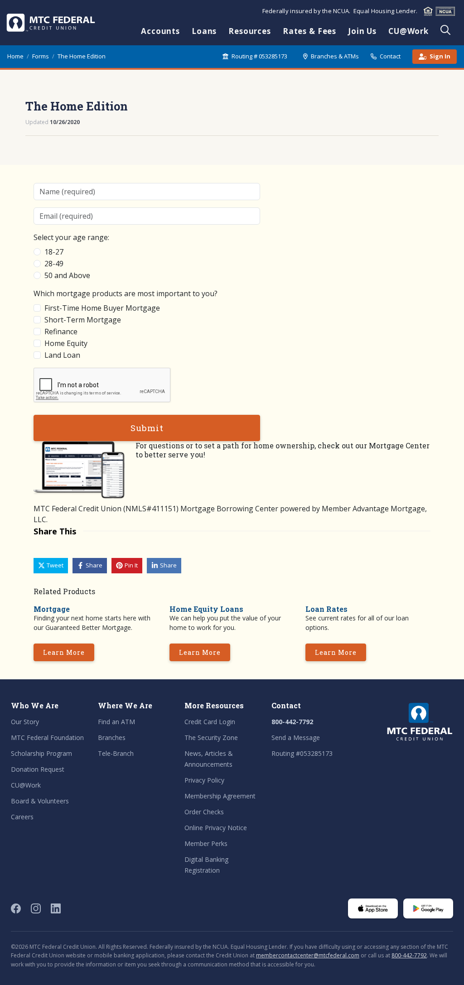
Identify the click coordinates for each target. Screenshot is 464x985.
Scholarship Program (41, 753)
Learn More (64, 652)
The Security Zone (211, 737)
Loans (204, 31)
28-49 (53, 264)
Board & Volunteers (40, 801)
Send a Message (295, 737)
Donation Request (37, 769)
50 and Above (67, 275)
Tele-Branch (116, 753)
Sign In (440, 56)
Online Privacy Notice (215, 827)
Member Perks (205, 843)
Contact (390, 56)
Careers (22, 816)
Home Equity (65, 343)
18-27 (53, 252)
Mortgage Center (399, 445)
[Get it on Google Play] (428, 908)
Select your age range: (71, 237)
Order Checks (204, 811)
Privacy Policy (204, 780)
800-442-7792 (292, 721)
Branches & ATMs (335, 56)
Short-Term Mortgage (82, 320)
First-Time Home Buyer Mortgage (102, 308)
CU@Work (408, 31)
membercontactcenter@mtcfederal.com (307, 955)
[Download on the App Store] (373, 908)
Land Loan (62, 355)
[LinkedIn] (56, 908)
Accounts (160, 31)
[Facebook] (16, 908)
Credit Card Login (209, 721)
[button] (51, 565)
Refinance (60, 331)
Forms (40, 56)
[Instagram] (36, 908)
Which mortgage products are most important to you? (126, 293)
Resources (249, 31)
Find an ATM (116, 721)
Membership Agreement (220, 796)
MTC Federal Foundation (47, 737)
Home (15, 56)
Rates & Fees (309, 31)
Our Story (25, 721)
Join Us (362, 31)
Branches (112, 737)
